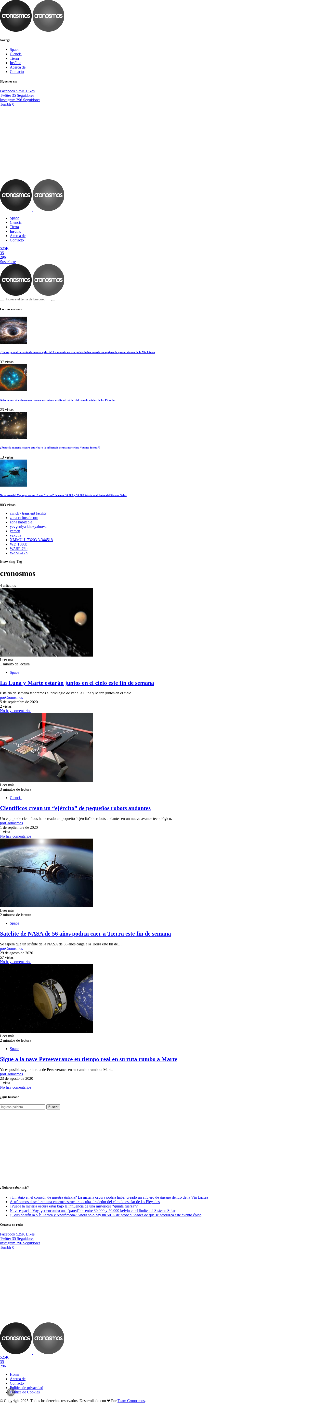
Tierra (14, 58)
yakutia (15, 535)
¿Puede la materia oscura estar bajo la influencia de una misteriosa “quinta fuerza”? (50, 447)
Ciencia (16, 54)
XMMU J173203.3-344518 (31, 540)
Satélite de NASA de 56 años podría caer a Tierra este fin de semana (85, 933)
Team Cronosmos (131, 1401)
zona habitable (21, 522)
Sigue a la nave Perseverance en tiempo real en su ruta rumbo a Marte (88, 1059)
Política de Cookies (25, 1392)
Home (14, 1374)
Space (14, 49)
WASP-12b (18, 553)
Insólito (15, 63)
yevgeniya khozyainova (28, 526)
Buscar (53, 1107)
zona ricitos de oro (24, 518)
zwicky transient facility (28, 513)
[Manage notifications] (11, 1392)
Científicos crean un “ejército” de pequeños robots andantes (75, 808)
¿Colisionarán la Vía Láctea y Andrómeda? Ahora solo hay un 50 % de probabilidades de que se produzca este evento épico (105, 1215)
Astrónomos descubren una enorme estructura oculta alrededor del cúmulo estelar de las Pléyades (57, 399)
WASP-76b (18, 549)
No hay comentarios (15, 711)
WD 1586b (18, 544)
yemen (15, 531)
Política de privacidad (26, 1388)
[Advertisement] (157, 143)
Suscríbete (8, 262)
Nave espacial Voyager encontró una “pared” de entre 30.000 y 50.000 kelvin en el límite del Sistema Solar (63, 495)
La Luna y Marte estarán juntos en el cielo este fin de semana (77, 683)
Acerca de (18, 67)
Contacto (17, 72)
